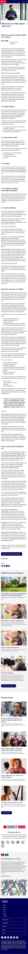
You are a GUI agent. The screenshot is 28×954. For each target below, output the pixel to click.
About (3, 933)
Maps (4, 911)
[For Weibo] (17, 937)
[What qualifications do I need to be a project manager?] (13, 766)
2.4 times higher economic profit (13, 222)
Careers (5, 913)
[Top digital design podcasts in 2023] (13, 793)
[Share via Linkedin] (4, 565)
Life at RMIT (5, 923)
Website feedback (12, 942)
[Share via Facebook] (2, 565)
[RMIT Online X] (8, 843)
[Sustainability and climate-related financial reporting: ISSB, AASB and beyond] (13, 584)
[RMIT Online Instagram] (18, 843)
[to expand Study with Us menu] (25, 920)
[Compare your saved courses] (19, 1)
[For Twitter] (5, 937)
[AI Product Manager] (13, 663)
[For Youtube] (14, 937)
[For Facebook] (2, 937)
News (4, 905)
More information (5, 876)
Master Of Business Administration (11, 554)
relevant (5, 68)
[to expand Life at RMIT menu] (25, 923)
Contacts (5, 915)
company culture (14, 142)
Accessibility (4, 942)
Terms (18, 940)
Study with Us (5, 919)
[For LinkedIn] (11, 937)
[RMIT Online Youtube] (2, 847)
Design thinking (5, 249)
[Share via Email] (9, 565)
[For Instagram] (8, 937)
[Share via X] (7, 565)
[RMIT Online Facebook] (3, 843)
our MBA (20, 337)
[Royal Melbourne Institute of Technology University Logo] (3, 1)
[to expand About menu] (25, 933)
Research (4, 926)
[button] (23, 1)
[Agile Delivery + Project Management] (13, 611)
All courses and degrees (8, 685)
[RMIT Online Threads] (22, 843)
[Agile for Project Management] (13, 638)
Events (4, 907)
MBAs (12, 59)
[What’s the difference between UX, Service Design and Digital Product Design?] (13, 709)
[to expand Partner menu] (25, 930)
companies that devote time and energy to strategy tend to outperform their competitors (12, 116)
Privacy (22, 940)
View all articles (6, 812)
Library (4, 909)
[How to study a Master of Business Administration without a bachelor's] (13, 739)
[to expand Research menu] (25, 926)
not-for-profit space (12, 306)
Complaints (19, 942)
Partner (4, 929)
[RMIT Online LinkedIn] (13, 843)
